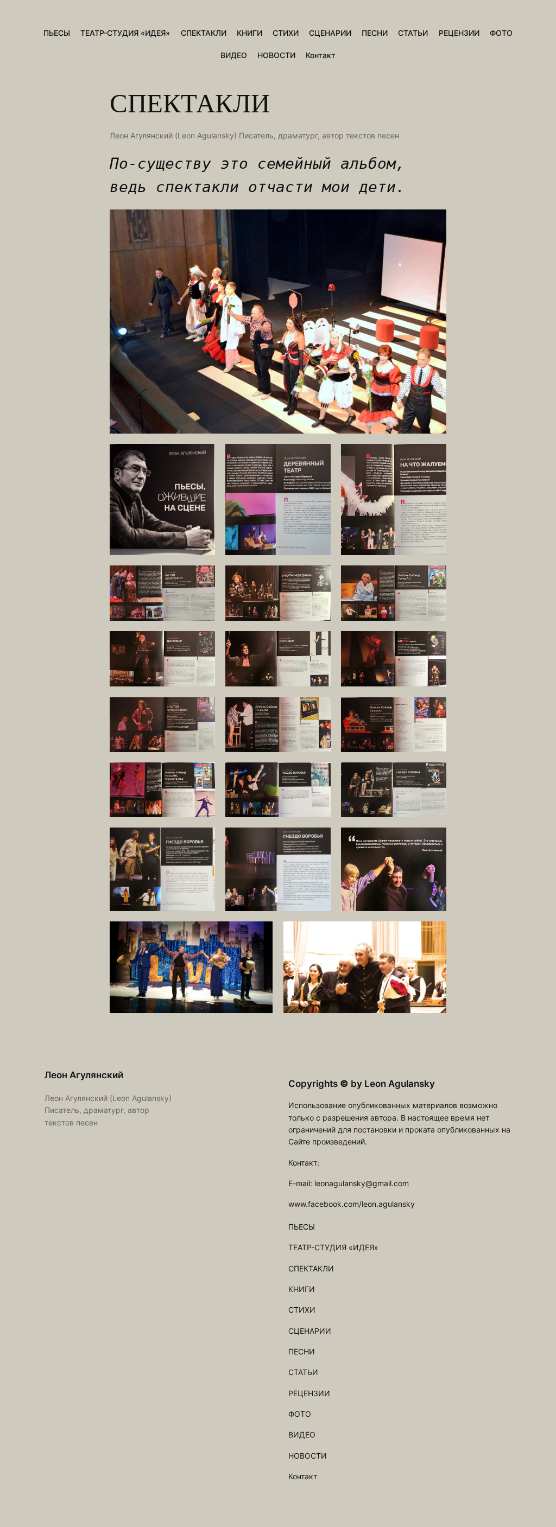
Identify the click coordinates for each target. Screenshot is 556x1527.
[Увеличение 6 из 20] (432, 579)
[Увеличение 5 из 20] (316, 579)
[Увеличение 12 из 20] (432, 711)
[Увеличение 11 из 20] (316, 711)
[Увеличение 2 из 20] (316, 458)
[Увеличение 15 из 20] (432, 776)
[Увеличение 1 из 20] (200, 458)
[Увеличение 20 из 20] (432, 935)
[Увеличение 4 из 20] (200, 579)
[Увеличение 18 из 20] (432, 841)
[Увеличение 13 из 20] (200, 776)
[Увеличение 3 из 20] (432, 458)
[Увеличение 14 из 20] (316, 776)
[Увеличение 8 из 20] (316, 645)
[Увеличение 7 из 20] (200, 645)
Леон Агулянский (84, 1075)
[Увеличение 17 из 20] (316, 841)
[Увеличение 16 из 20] (200, 841)
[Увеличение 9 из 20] (432, 645)
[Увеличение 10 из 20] (200, 711)
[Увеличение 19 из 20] (258, 935)
